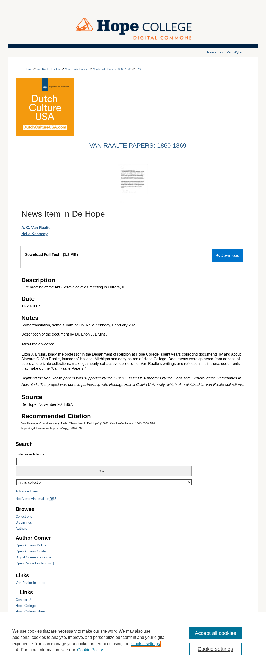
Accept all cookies (215, 633)
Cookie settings (145, 643)
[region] (133, 640)
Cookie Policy (90, 650)
